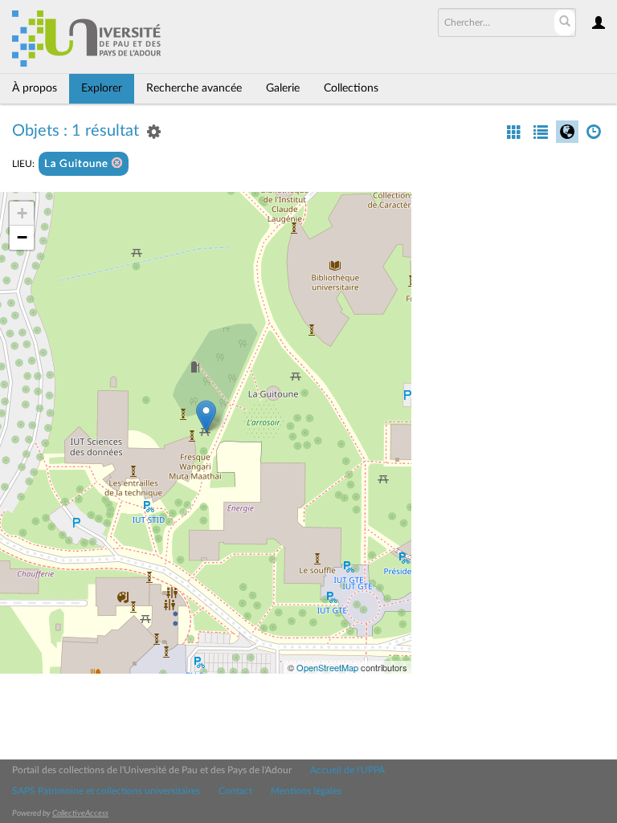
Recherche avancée (194, 88)
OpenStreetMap (327, 667)
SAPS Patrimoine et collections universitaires (106, 791)
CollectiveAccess (80, 813)
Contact (235, 791)
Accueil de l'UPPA (347, 770)
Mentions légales (306, 791)
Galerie (283, 88)
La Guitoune (78, 164)
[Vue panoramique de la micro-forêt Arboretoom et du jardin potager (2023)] (206, 416)
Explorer (101, 88)
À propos (34, 88)
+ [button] (22, 213)
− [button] (22, 237)
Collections (351, 88)
